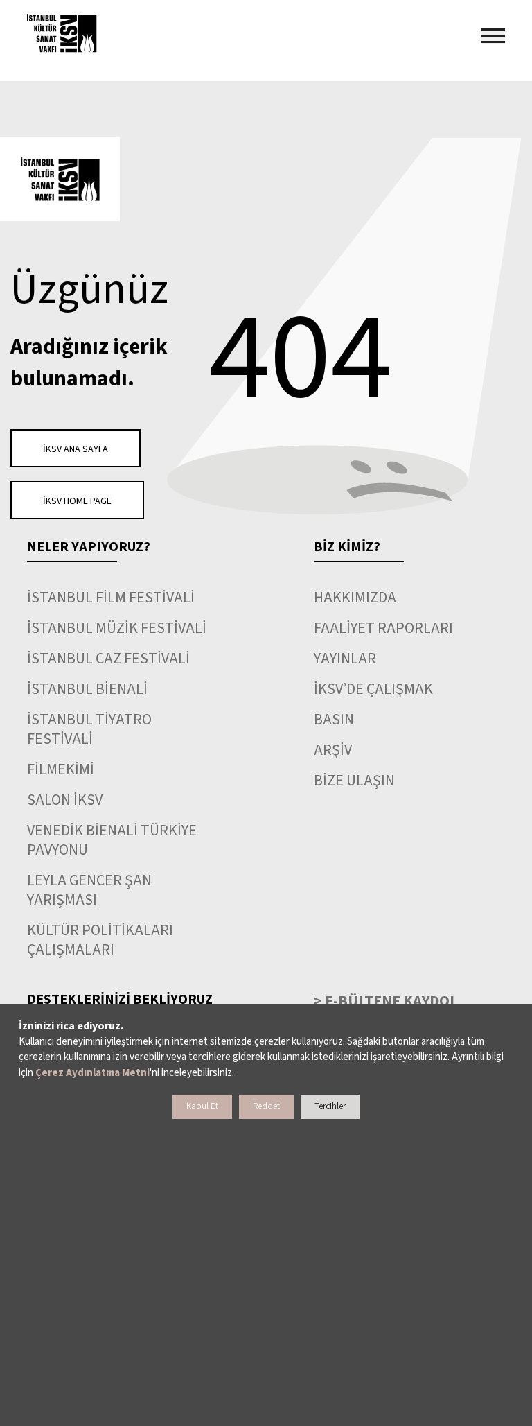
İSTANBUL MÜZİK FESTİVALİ (116, 628)
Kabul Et (202, 1106)
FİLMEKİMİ (60, 769)
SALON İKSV (65, 800)
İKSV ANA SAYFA (75, 449)
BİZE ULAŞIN (354, 780)
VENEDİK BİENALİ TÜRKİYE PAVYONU (112, 840)
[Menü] (493, 36)
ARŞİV (333, 750)
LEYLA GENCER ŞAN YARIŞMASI (89, 890)
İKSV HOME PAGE (77, 501)
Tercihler (330, 1106)
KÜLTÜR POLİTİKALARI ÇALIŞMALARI (100, 940)
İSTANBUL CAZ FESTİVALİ (108, 658)
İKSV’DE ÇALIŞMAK (373, 689)
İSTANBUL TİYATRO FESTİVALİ (89, 729)
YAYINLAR (345, 658)
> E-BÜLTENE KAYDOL (386, 1001)
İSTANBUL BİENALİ (87, 689)
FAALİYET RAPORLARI (383, 628)
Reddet (266, 1106)
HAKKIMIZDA (355, 597)
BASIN (334, 719)
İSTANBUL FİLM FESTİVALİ (111, 597)
